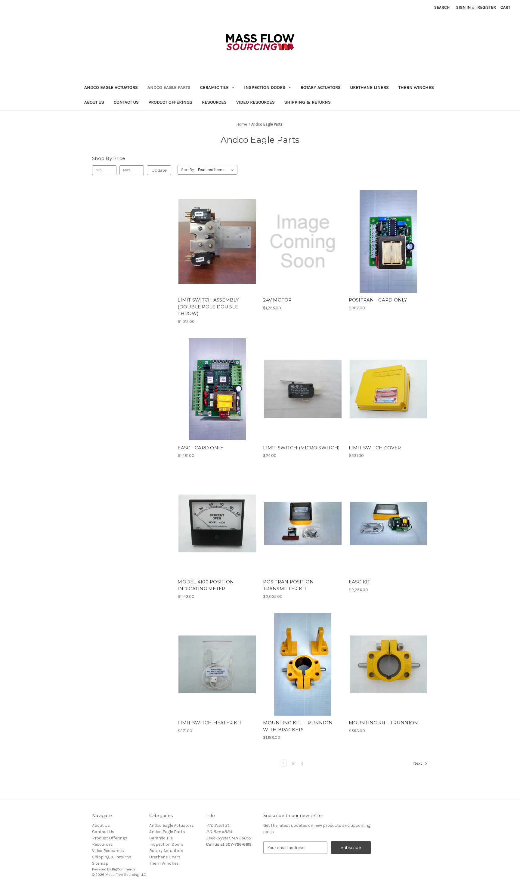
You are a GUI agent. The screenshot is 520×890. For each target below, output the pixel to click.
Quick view (217, 236)
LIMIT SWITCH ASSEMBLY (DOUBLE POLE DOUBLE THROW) (208, 306)
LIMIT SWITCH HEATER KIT (210, 723)
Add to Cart (217, 246)
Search (442, 7)
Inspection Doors (264, 87)
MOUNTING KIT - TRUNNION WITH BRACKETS (298, 726)
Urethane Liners (369, 87)
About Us (94, 102)
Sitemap (100, 863)
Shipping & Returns (307, 102)
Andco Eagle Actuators (111, 87)
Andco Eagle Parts (168, 87)
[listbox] (217, 169)
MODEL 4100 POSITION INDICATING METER (206, 585)
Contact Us (126, 102)
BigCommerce (123, 869)
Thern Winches (416, 87)
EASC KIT (359, 582)
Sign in (463, 7)
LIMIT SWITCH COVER (375, 448)
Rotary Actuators (321, 87)
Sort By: (188, 169)
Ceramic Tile (214, 87)
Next (418, 763)
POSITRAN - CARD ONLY (378, 300)
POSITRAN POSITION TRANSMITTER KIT (288, 585)
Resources (214, 102)
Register (486, 7)
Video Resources (255, 102)
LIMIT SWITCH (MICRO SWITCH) (301, 448)
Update (159, 170)
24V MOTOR (277, 300)
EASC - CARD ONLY (200, 448)
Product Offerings (170, 102)
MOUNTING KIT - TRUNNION (383, 723)
